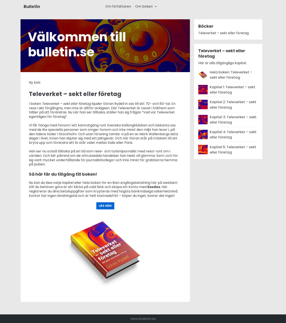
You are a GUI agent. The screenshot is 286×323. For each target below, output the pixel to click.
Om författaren (118, 6)
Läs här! (105, 206)
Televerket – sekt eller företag (223, 33)
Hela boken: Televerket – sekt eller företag (231, 75)
